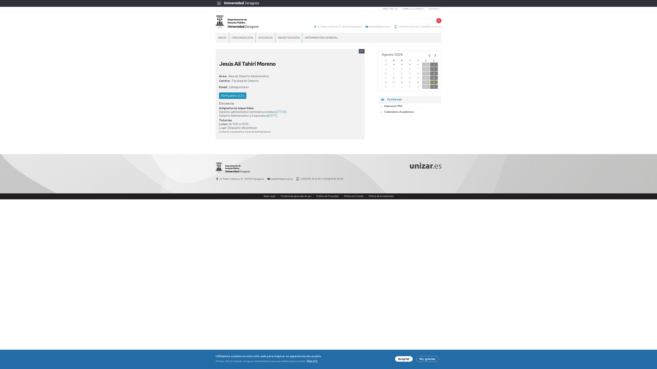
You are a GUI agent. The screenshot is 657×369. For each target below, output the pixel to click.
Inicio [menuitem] (222, 37)
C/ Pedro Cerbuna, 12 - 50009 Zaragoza (340, 26)
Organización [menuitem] (242, 37)
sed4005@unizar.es (380, 26)
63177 (272, 116)
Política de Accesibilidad (381, 196)
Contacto (434, 9)
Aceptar (404, 359)
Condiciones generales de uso (296, 196)
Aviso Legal (269, 196)
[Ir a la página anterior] (429, 55)
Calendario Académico (399, 112)
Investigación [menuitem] (289, 37)
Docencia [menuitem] (265, 37)
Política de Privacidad (327, 196)
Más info (312, 361)
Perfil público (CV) (232, 96)
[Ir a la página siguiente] (435, 55)
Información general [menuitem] (321, 37)
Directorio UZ (390, 9)
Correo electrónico (413, 9)
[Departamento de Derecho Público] (237, 22)
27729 (281, 112)
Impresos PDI (393, 106)
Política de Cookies (353, 196)
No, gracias (427, 359)
